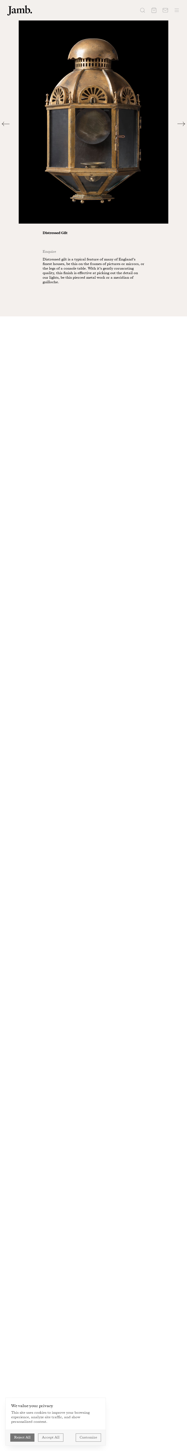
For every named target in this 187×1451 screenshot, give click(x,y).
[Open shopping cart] (154, 10)
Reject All (22, 1437)
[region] (93, 122)
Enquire (49, 252)
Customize (88, 1437)
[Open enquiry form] (165, 10)
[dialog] (55, 1422)
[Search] (142, 10)
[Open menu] (177, 10)
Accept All (51, 1437)
